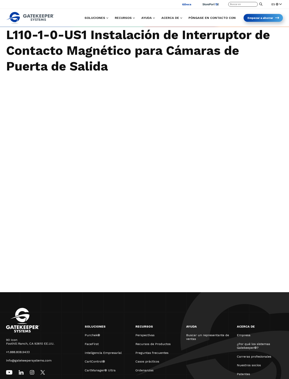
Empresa (243, 335)
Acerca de (246, 326)
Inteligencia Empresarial (103, 353)
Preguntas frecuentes (151, 353)
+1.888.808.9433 (18, 352)
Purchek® (92, 335)
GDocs (186, 4)
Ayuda (191, 326)
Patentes (243, 374)
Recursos (144, 326)
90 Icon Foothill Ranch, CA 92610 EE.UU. (30, 341)
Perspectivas (145, 335)
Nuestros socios (249, 365)
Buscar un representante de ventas (207, 337)
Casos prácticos (147, 361)
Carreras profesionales (254, 356)
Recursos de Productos (153, 344)
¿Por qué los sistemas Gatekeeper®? (253, 346)
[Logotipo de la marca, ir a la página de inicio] (30, 22)
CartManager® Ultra (100, 370)
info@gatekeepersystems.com (29, 360)
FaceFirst (92, 344)
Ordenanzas (144, 370)
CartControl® (95, 361)
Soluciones (95, 326)
